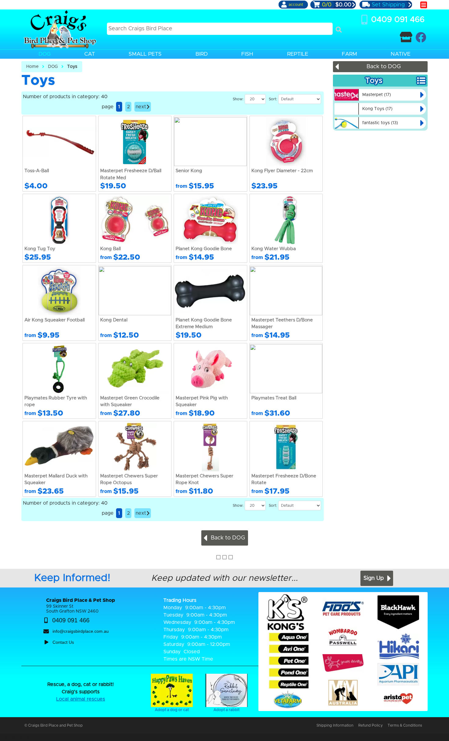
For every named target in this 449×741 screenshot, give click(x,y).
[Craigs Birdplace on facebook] (421, 37)
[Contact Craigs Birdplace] (406, 37)
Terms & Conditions (405, 725)
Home (32, 67)
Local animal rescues (80, 699)
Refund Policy (370, 725)
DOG (53, 67)
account (296, 4)
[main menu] (423, 5)
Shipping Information (334, 725)
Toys (72, 67)
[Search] (339, 30)
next (141, 106)
